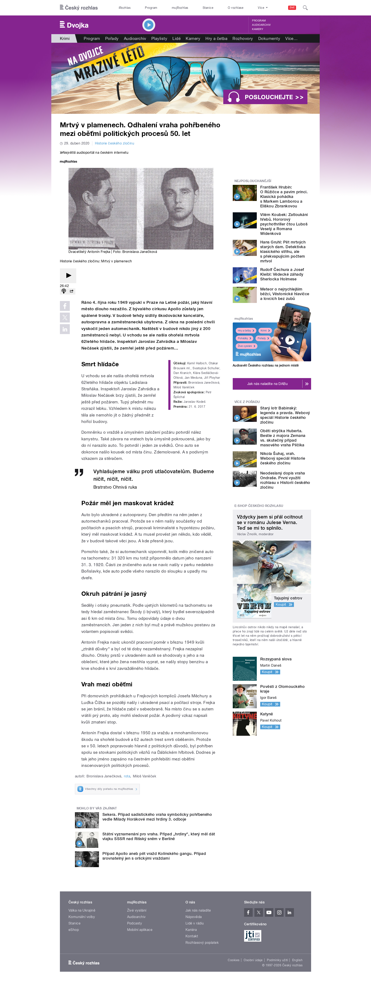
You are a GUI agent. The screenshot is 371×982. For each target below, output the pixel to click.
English (297, 960)
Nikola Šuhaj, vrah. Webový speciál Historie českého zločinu (282, 458)
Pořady (112, 38)
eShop (73, 930)
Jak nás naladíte (198, 910)
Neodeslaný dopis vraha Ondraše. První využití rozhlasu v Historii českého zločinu (285, 480)
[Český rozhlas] (79, 7)
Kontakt (192, 936)
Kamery (257, 29)
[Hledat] (305, 7)
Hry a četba (216, 38)
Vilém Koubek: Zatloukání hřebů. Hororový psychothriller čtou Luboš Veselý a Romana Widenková (284, 224)
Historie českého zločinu (114, 143)
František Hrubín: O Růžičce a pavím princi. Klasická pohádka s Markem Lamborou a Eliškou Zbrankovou (284, 196)
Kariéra (191, 930)
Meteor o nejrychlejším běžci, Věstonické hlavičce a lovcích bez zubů (284, 294)
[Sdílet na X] (65, 317)
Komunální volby (81, 917)
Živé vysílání (245, 346)
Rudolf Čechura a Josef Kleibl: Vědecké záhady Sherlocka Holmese (282, 274)
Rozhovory (243, 38)
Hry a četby (244, 330)
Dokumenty (269, 38)
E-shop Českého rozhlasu (258, 506)
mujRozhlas (180, 7)
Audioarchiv (261, 24)
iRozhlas (125, 7)
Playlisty (159, 38)
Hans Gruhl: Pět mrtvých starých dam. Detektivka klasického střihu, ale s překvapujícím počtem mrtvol (283, 251)
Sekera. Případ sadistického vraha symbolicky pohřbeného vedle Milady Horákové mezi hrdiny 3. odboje (157, 816)
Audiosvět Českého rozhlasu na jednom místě (266, 365)
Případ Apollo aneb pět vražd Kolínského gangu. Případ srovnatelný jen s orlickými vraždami (154, 855)
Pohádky (243, 338)
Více (291, 38)
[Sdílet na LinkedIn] (65, 329)
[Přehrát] (68, 275)
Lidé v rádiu (195, 923)
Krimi (264, 330)
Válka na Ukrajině (81, 910)
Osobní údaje (253, 960)
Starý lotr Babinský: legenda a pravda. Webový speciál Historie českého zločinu (285, 415)
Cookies (233, 960)
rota (127, 776)
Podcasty (134, 923)
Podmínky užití (277, 960)
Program (151, 7)
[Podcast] (64, 291)
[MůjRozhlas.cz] (68, 162)
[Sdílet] (71, 291)
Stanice (208, 7)
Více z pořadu (247, 402)
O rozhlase (235, 7)
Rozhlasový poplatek (202, 943)
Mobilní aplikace (140, 930)
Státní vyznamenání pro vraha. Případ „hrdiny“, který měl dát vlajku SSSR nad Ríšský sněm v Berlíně (158, 836)
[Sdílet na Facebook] (65, 306)
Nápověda (194, 917)
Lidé (176, 38)
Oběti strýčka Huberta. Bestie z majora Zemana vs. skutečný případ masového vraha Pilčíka (283, 438)
